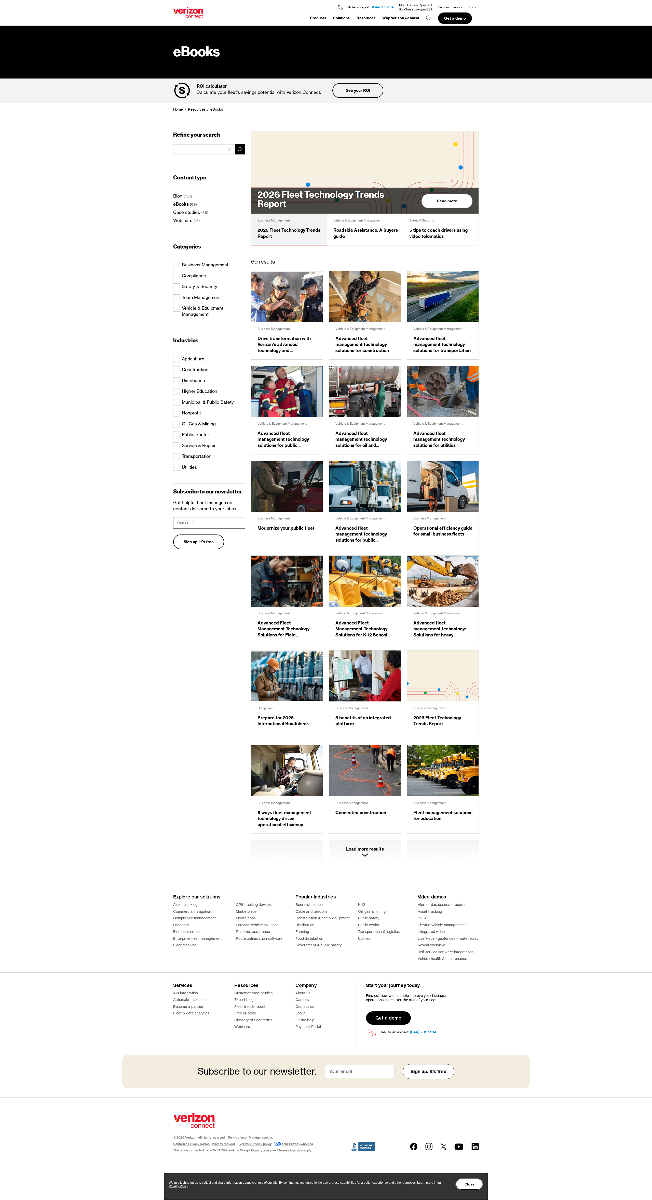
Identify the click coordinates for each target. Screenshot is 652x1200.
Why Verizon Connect (400, 18)
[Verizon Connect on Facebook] (413, 1146)
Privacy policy (261, 1150)
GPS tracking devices (253, 904)
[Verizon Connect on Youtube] (459, 1146)
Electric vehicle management (442, 925)
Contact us (304, 1006)
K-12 (361, 904)
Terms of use (237, 1137)
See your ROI (358, 90)
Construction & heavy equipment (322, 918)
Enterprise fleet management (197, 938)
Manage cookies (261, 1137)
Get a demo (455, 18)
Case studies (186, 212)
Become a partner (188, 1006)
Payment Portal (308, 1026)
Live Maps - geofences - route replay (448, 938)
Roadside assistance (253, 931)
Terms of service (290, 1150)
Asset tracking (185, 904)
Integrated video (431, 931)
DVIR (422, 918)
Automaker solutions (190, 999)
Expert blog (243, 999)
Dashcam (181, 925)
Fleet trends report (249, 1006)
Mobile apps (246, 918)
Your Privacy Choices (297, 1144)
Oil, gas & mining (372, 911)
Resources (366, 18)
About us (302, 993)
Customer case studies (253, 993)
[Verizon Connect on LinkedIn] (475, 1146)
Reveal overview (431, 945)
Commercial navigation (192, 911)
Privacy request (223, 1144)
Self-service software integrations (445, 952)
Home (178, 109)
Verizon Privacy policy (255, 1144)
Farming (302, 931)
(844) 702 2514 (382, 7)
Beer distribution (309, 904)
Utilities (364, 938)
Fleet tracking (184, 945)
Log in (473, 7)
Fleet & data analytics (191, 1013)
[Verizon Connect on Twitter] (443, 1146)
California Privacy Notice (191, 1144)
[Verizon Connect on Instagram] (428, 1146)
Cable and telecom (311, 911)
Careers (302, 999)
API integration (185, 993)
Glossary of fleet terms (253, 1020)
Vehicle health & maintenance (442, 958)
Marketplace (246, 911)
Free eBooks (245, 1013)
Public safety (368, 918)
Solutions (341, 18)
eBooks (181, 204)
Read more (447, 201)
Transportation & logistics (379, 931)
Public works (368, 925)
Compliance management (194, 918)
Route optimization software (259, 938)
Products (318, 18)
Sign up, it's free (199, 541)
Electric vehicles (186, 931)
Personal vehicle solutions (257, 925)
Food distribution (309, 938)
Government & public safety (318, 945)
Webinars (182, 220)
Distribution (304, 925)
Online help (304, 1020)
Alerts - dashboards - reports (441, 904)
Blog (177, 196)
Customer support (451, 7)
